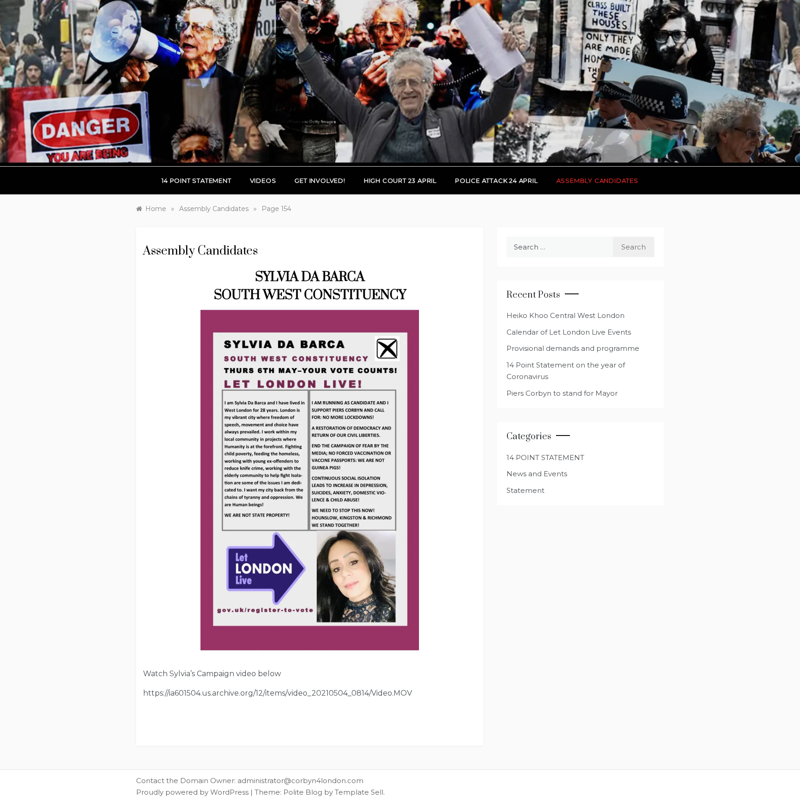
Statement (525, 490)
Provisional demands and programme (572, 348)
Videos (263, 180)
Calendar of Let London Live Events (568, 332)
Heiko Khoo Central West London (565, 315)
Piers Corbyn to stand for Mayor (562, 393)
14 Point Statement (196, 180)
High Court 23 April (400, 180)
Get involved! (319, 180)
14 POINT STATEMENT (545, 457)
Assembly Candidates (597, 180)
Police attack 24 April (496, 180)
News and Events (536, 473)
